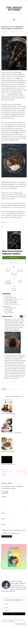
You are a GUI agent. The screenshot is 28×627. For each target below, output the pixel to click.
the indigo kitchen (14, 8)
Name (3, 513)
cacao (8, 389)
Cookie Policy (12, 621)
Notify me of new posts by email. (11, 533)
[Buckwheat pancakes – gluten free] (6, 431)
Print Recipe (15, 257)
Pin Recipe (15, 262)
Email (3, 519)
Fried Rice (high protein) (8, 464)
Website (3, 524)
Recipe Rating (5, 491)
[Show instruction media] (21, 316)
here (5, 94)
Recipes (7, 388)
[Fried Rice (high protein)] (6, 463)
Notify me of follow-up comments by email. (14, 530)
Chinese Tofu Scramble (7, 451)
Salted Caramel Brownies (8, 413)
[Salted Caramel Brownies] (6, 412)
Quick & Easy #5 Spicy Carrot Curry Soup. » (22, 471)
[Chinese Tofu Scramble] (6, 450)
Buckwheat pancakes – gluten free (11, 432)
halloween (19, 389)
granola (15, 389)
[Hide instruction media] (24, 316)
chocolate (11, 389)
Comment (4, 496)
